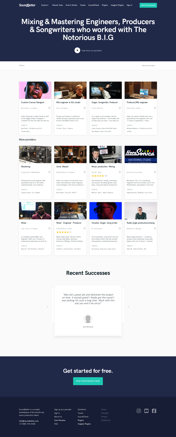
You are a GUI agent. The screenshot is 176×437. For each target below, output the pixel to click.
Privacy (104, 417)
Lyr (33, 193)
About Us (58, 417)
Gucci (64, 128)
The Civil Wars (32, 249)
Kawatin (37, 193)
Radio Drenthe (138, 249)
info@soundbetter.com (29, 421)
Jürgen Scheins (26, 193)
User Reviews (59, 420)
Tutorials (104, 413)
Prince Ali (68, 193)
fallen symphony (108, 193)
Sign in (129, 5)
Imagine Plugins (117, 5)
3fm (145, 249)
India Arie (41, 249)
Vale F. (100, 193)
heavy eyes (103, 249)
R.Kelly (129, 131)
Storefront (82, 409)
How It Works (71, 5)
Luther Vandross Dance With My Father (104, 128)
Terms (103, 409)
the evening (95, 249)
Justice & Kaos (68, 249)
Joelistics (59, 249)
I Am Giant (77, 249)
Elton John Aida (106, 131)
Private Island (25, 131)
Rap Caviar (24, 128)
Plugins (105, 5)
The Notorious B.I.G (35, 128)
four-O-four (148, 193)
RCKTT (74, 193)
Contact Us (105, 420)
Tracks (82, 5)
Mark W (94, 193)
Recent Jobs (57, 5)
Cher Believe (95, 131)
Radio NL (129, 249)
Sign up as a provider (62, 409)
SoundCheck (93, 5)
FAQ (56, 424)
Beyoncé (24, 249)
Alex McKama (88, 327)
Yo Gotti (59, 128)
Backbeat (141, 193)
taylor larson (112, 249)
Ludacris (70, 128)
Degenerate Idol (132, 193)
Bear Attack (60, 193)
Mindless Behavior (132, 128)
